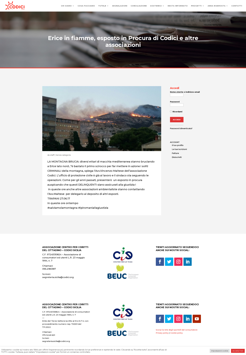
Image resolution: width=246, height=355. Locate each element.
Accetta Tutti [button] (238, 351)
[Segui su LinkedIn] (187, 262)
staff (52, 155)
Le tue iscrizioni (179, 149)
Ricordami (177, 112)
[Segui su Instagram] (178, 262)
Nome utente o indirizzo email (185, 92)
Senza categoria (63, 155)
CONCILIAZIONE (139, 6)
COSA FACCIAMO (86, 6)
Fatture (175, 153)
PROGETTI (196, 6)
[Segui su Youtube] (197, 319)
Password (175, 102)
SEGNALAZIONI (119, 6)
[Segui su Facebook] (160, 262)
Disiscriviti (177, 157)
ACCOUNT (175, 142)
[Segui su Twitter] (169, 262)
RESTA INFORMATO (178, 6)
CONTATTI (236, 6)
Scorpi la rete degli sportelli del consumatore (176, 330)
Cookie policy (176, 333)
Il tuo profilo (177, 145)
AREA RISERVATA (216, 6)
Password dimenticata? (181, 128)
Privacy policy (162, 333)
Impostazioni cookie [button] (219, 351)
